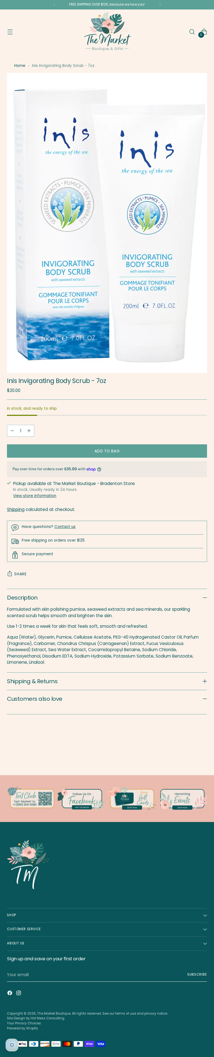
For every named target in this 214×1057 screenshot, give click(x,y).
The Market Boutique (53, 1013)
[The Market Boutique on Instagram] (19, 994)
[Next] (160, 4)
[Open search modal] (192, 32)
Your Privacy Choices (24, 1023)
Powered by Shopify (22, 1028)
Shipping (16, 509)
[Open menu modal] (10, 32)
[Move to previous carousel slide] (189, 756)
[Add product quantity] (29, 430)
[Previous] (54, 4)
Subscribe (197, 974)
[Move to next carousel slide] (202, 756)
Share (20, 574)
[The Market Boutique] (107, 32)
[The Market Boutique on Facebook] (10, 994)
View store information (34, 495)
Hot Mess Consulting (47, 1018)
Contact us (65, 526)
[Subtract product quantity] (12, 430)
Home (19, 65)
